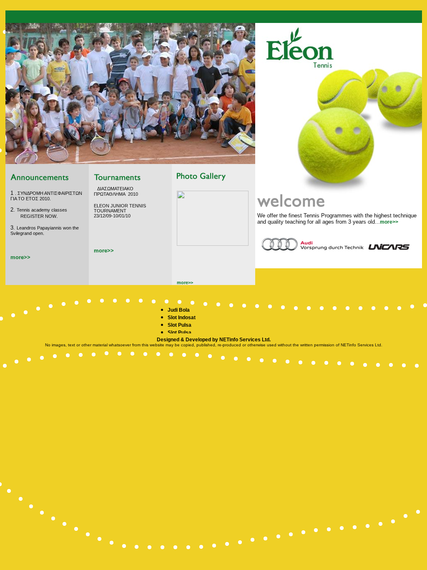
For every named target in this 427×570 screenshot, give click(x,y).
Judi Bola (179, 310)
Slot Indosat (182, 317)
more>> (389, 222)
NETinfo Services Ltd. (245, 340)
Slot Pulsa (179, 325)
